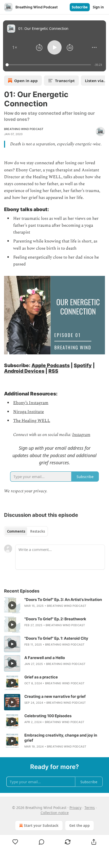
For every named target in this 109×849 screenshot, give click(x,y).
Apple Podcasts (50, 365)
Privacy (75, 807)
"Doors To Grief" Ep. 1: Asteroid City (56, 638)
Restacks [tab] (37, 531)
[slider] (49, 64)
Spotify (83, 365)
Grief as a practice (41, 677)
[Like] (15, 842)
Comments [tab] (16, 531)
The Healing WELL (31, 420)
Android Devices (24, 371)
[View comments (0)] (41, 842)
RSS (53, 371)
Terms (89, 807)
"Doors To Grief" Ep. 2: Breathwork (55, 618)
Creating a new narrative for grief (55, 696)
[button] (14, 47)
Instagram (81, 434)
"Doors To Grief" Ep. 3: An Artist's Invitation (63, 599)
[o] (12, 605)
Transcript (65, 80)
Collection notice (55, 812)
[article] (54, 605)
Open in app (26, 80)
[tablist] (26, 531)
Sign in (98, 7)
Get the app (79, 825)
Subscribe (80, 7)
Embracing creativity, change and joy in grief (60, 738)
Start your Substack (41, 825)
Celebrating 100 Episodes (47, 715)
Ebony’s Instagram (30, 403)
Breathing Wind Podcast (23, 129)
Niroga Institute (28, 411)
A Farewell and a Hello (44, 657)
